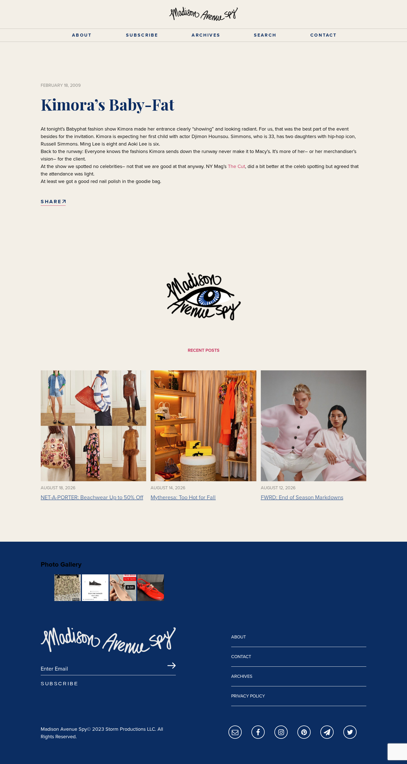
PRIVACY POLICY (248, 696)
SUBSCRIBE (142, 35)
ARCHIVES (206, 35)
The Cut (235, 166)
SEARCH (265, 35)
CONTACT (323, 35)
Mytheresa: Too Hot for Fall (183, 497)
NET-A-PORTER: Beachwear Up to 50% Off (92, 497)
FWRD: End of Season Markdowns (302, 497)
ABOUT (82, 35)
